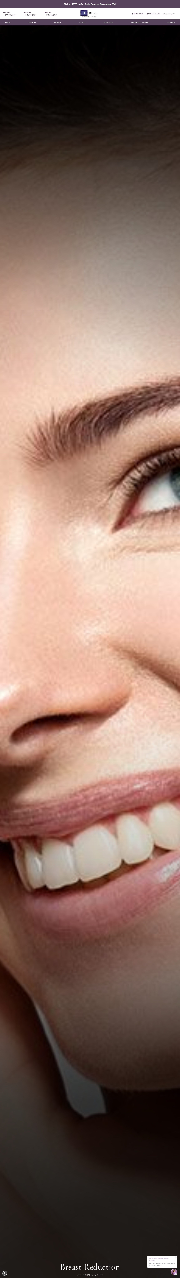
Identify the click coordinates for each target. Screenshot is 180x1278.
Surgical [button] (32, 22)
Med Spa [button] (57, 22)
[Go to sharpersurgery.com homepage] (89, 13)
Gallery (82, 22)
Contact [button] (171, 22)
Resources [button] (108, 22)
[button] (4, 1273)
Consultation (154, 14)
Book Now (138, 14)
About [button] (7, 22)
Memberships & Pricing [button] (140, 22)
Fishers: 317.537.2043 (30, 13)
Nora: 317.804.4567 (51, 13)
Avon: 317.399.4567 (10, 13)
